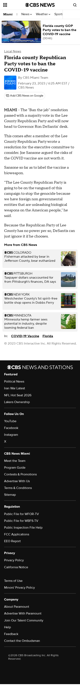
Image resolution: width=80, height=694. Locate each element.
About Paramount (16, 606)
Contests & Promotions (20, 474)
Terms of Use (13, 580)
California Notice (16, 567)
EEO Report (12, 541)
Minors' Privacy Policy (19, 587)
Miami (8, 14)
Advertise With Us (17, 481)
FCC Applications (16, 534)
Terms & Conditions (18, 488)
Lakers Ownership (17, 402)
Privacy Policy (14, 560)
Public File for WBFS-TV (21, 520)
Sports (59, 14)
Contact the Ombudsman (22, 640)
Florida (47, 336)
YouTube (10, 421)
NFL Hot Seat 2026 (17, 395)
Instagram (11, 434)
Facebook (11, 428)
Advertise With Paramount (22, 613)
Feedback (11, 634)
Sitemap (10, 494)
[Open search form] (75, 5)
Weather (42, 14)
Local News (12, 51)
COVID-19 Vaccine (25, 336)
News (25, 14)
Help (7, 627)
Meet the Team (14, 460)
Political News (14, 381)
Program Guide (14, 467)
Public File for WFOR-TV (21, 514)
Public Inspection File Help (23, 527)
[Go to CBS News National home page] (40, 5)
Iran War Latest (14, 388)
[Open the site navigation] (14, 5)
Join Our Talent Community (23, 620)
